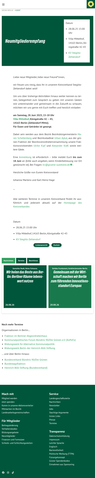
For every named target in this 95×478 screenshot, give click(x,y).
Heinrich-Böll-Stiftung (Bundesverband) (26, 367)
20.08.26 (54, 304)
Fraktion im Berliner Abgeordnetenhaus (26, 335)
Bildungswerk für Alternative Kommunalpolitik (30, 344)
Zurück (56, 245)
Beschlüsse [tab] (33, 260)
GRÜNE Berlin (8, 10)
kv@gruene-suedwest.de (56, 164)
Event (17, 10)
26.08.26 (9, 304)
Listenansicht (41, 245)
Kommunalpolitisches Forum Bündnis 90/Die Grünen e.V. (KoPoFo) (40, 339)
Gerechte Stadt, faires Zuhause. (25, 268)
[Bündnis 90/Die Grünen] (91, 4)
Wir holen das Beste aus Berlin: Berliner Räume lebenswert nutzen (25, 276)
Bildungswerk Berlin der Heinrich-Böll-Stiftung (30, 348)
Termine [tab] (21, 260)
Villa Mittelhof (21, 119)
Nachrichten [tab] (8, 260)
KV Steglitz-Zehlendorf (28, 239)
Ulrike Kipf (39, 145)
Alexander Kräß (60, 145)
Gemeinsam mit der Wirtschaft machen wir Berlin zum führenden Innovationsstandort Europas (70, 279)
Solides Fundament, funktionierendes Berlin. (70, 268)
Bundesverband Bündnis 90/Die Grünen (26, 359)
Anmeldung (25, 157)
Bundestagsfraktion (15, 363)
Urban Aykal (60, 138)
